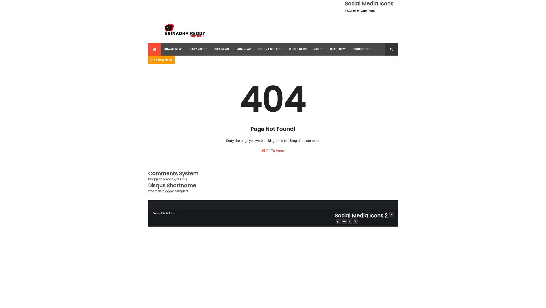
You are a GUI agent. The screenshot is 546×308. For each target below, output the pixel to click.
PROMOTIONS (362, 49)
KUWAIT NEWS (173, 49)
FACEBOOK (349, 12)
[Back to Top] (391, 214)
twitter (356, 12)
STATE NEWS (338, 49)
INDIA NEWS (243, 49)
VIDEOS (318, 49)
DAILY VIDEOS (199, 49)
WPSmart (171, 213)
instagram (371, 12)
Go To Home (275, 151)
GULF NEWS (221, 49)
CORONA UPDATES (270, 49)
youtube (364, 12)
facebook (356, 222)
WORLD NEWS (298, 49)
